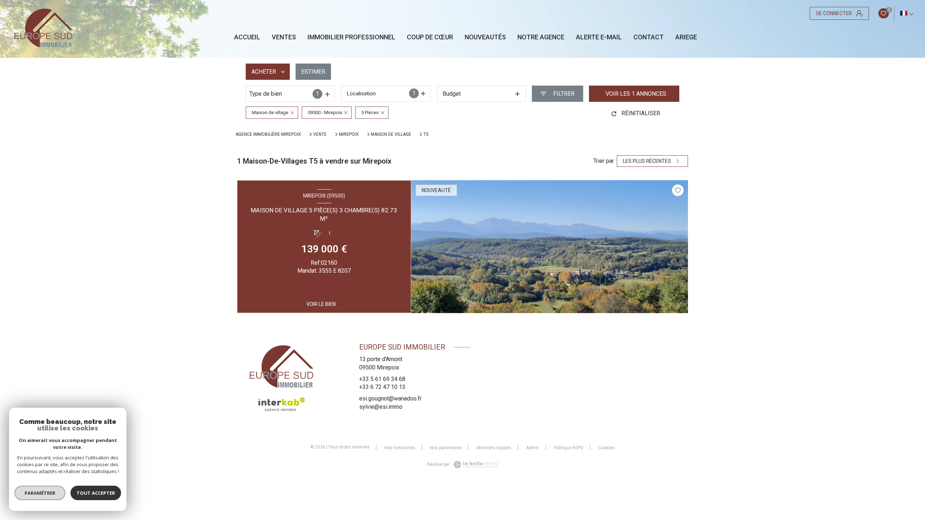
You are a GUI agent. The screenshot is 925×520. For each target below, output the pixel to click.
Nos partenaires (446, 447)
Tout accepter (96, 493)
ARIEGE (686, 37)
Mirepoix (349, 134)
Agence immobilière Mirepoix (268, 134)
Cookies (606, 448)
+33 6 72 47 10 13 (382, 387)
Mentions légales (494, 447)
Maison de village (391, 134)
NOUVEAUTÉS (485, 37)
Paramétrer (40, 493)
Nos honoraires (399, 447)
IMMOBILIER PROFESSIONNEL (351, 37)
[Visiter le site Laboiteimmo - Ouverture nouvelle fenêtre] (475, 464)
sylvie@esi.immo (381, 406)
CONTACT (648, 37)
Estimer (313, 71)
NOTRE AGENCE (540, 37)
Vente (320, 134)
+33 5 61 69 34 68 (382, 379)
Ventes (284, 37)
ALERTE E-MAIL (599, 37)
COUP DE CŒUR (430, 37)
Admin (532, 447)
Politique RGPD (569, 447)
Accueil (247, 37)
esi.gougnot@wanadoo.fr (390, 398)
